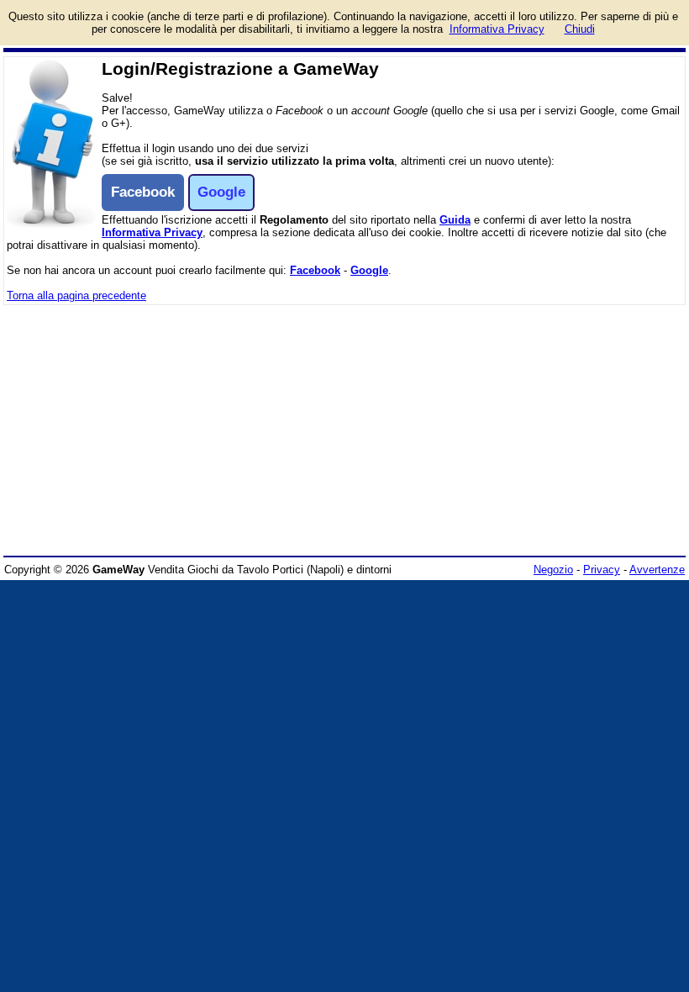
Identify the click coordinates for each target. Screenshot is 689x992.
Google (369, 270)
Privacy (601, 569)
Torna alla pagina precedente (76, 295)
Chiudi (580, 29)
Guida (455, 220)
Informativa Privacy (152, 232)
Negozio (553, 569)
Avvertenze (657, 569)
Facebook (315, 270)
